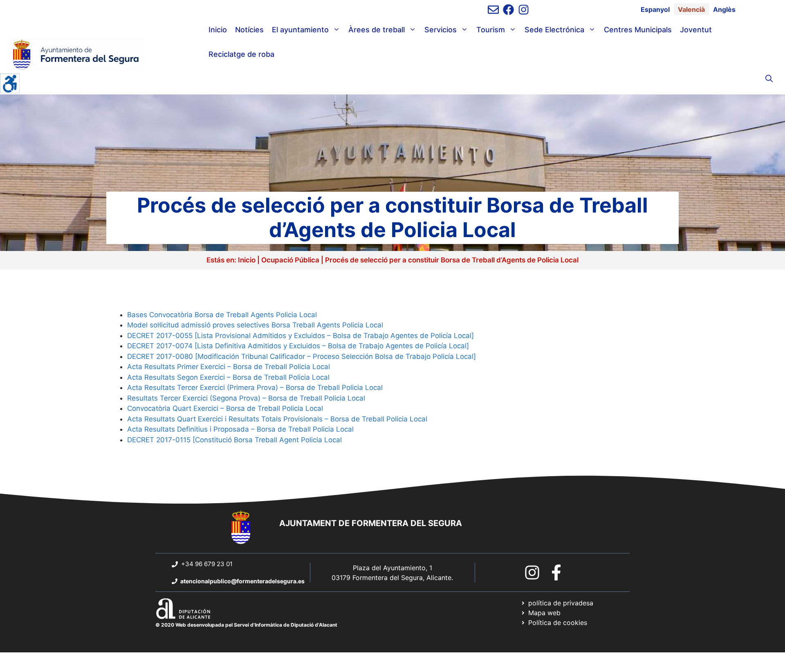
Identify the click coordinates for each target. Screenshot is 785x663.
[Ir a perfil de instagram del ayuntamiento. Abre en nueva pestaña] (523, 9)
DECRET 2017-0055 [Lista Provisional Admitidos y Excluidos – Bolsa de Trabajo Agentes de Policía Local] (300, 336)
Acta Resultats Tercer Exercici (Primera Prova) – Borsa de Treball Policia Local (255, 387)
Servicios (440, 29)
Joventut (696, 29)
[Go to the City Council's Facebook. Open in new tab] (556, 572)
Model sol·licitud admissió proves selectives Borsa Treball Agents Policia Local (255, 325)
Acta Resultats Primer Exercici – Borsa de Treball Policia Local (228, 367)
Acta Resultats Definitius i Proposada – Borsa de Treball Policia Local (240, 429)
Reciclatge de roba (241, 54)
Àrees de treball (376, 29)
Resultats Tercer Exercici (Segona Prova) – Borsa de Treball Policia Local (246, 398)
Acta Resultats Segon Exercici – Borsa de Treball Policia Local (228, 377)
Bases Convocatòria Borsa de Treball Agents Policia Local (222, 315)
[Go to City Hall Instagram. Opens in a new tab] (532, 572)
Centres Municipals (638, 29)
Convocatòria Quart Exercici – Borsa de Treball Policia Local (225, 408)
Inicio (218, 29)
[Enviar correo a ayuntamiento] (493, 9)
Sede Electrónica (554, 29)
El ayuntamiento (300, 29)
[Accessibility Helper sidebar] (10, 83)
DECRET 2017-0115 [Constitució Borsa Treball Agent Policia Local (234, 440)
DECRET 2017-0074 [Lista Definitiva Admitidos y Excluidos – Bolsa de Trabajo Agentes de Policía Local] (298, 346)
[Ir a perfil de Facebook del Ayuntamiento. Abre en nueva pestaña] (508, 9)
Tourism (490, 29)
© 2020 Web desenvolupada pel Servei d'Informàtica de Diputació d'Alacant (246, 625)
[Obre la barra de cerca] (769, 79)
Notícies (249, 29)
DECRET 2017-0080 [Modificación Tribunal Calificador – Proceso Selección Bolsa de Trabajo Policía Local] (301, 356)
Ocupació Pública (290, 260)
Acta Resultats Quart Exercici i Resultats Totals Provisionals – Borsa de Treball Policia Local (277, 419)
